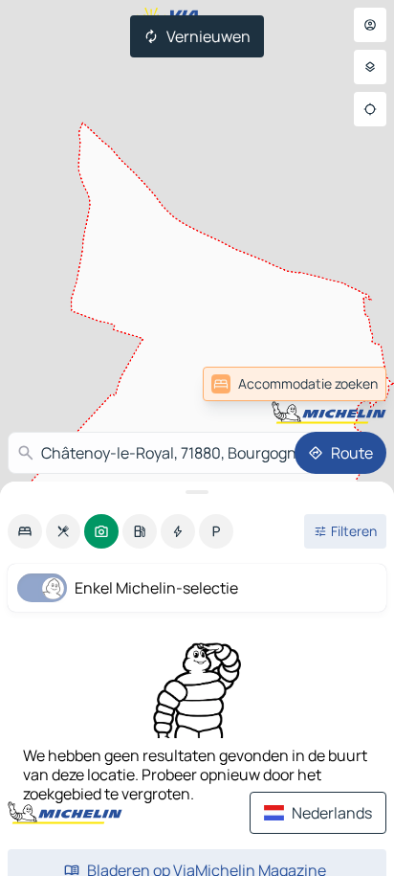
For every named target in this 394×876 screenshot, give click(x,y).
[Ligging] (370, 109)
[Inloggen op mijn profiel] (370, 25)
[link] (294, 384)
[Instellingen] (370, 67)
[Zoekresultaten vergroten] (197, 492)
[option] (25, 531)
